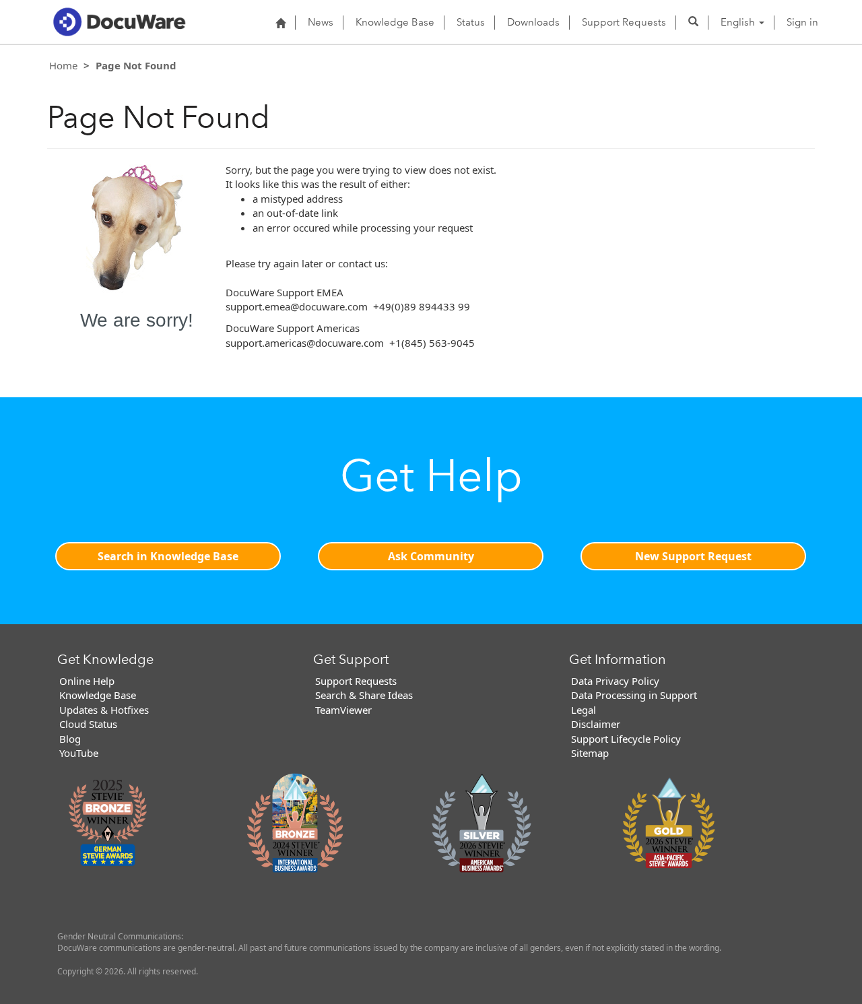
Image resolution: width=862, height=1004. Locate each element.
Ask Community (431, 556)
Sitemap (590, 753)
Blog (70, 738)
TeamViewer (343, 709)
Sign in (802, 22)
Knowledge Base (395, 22)
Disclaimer (595, 724)
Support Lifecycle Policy (626, 738)
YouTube (78, 753)
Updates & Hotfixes (104, 709)
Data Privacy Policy (615, 681)
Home (63, 65)
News (320, 22)
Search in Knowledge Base (168, 556)
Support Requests (624, 22)
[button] (693, 22)
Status (471, 22)
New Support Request (693, 556)
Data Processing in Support (634, 695)
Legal (583, 709)
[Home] (280, 22)
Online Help (86, 681)
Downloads (533, 22)
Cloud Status (88, 724)
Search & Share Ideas (364, 695)
